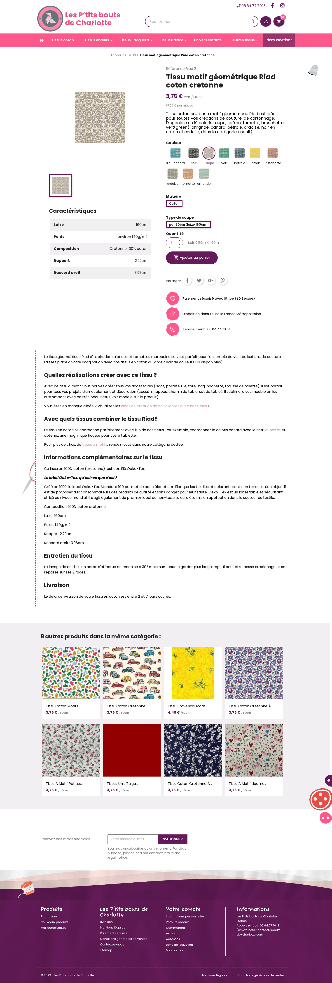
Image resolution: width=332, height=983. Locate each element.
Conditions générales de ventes (123, 939)
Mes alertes (174, 950)
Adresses (173, 939)
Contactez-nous (112, 944)
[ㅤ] (42, 40)
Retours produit (177, 922)
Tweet (198, 280)
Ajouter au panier (191, 257)
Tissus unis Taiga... (122, 783)
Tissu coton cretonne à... (251, 706)
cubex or (272, 430)
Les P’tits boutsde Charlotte (92, 19)
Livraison (106, 922)
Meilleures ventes (53, 928)
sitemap (106, 950)
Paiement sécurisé (114, 933)
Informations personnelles (185, 916)
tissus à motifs (94, 444)
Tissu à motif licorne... (248, 783)
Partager (187, 280)
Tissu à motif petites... (64, 783)
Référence (175, 68)
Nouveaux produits (54, 922)
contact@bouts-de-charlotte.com (259, 932)
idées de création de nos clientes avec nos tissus (164, 406)
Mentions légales (112, 927)
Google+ (210, 280)
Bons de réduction (179, 945)
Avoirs (170, 933)
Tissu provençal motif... (187, 706)
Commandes (176, 928)
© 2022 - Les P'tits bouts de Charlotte (67, 975)
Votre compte (183, 909)
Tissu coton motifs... (63, 706)
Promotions (49, 916)
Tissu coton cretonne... (127, 706)
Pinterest (222, 280)
